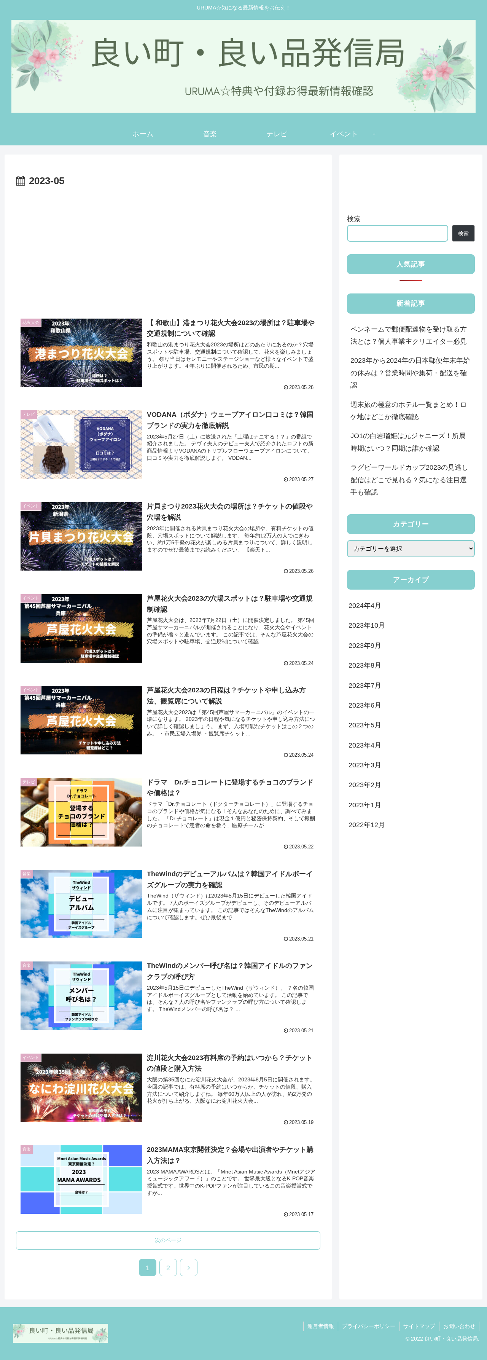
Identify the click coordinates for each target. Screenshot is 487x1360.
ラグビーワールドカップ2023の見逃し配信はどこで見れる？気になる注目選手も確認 (409, 480)
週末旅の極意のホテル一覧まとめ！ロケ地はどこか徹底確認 (408, 411)
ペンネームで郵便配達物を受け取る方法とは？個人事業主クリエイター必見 (408, 335)
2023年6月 (365, 705)
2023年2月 (365, 785)
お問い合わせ (459, 1326)
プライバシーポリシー (368, 1326)
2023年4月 (365, 745)
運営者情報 (320, 1326)
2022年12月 (367, 825)
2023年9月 (365, 645)
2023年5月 (365, 725)
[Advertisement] (168, 247)
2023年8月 (365, 665)
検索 (354, 219)
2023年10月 (367, 625)
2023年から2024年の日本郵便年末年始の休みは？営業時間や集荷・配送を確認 (410, 373)
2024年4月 (365, 605)
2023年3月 (365, 765)
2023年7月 (365, 685)
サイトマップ (419, 1326)
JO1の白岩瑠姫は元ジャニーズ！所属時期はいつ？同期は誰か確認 (408, 442)
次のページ (168, 1240)
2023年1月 (365, 805)
